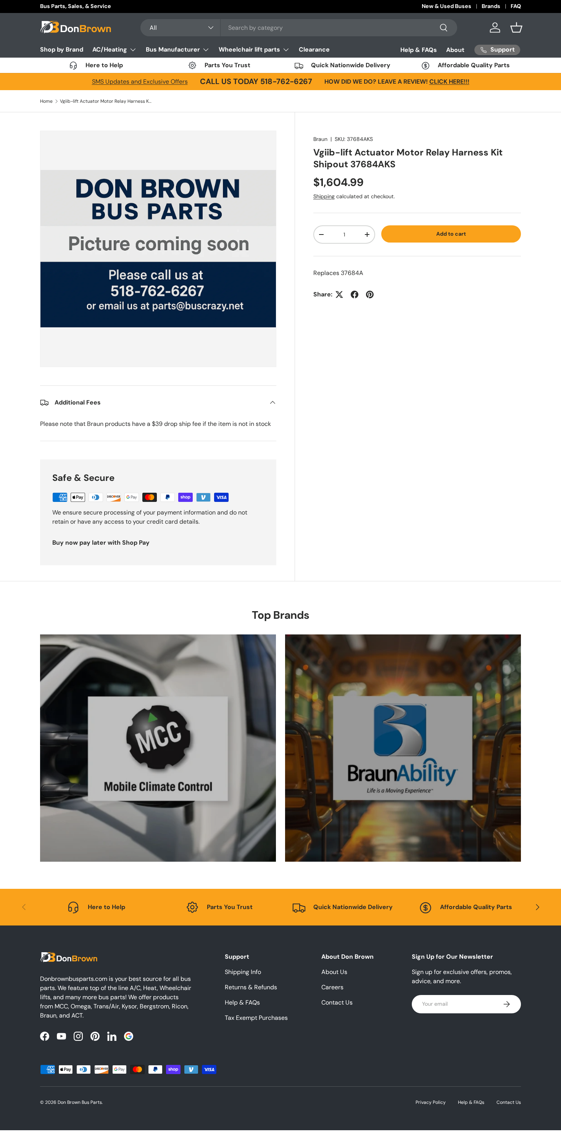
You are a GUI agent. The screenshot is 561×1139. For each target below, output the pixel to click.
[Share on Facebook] (354, 294)
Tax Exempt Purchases (256, 1018)
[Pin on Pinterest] (369, 294)
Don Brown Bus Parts (80, 1102)
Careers (332, 987)
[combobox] (299, 27)
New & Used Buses (446, 6)
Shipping (324, 196)
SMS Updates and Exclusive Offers (140, 82)
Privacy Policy (431, 1102)
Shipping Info (243, 972)
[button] (516, 27)
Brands (491, 6)
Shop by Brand (61, 49)
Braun (320, 139)
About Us (334, 972)
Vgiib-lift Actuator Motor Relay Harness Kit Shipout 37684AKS (106, 101)
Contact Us (337, 1002)
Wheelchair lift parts (249, 49)
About (455, 50)
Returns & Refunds (251, 987)
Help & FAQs (418, 50)
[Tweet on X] (339, 294)
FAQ (516, 6)
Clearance (314, 49)
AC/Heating (109, 49)
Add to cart (451, 233)
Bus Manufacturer (173, 49)
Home (46, 101)
